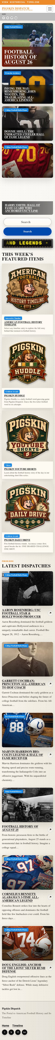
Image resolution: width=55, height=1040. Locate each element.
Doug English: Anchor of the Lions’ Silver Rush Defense (23, 968)
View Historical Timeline (21, 2)
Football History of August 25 (20, 828)
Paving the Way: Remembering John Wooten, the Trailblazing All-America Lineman (20, 94)
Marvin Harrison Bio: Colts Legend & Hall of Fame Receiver (22, 754)
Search (27, 231)
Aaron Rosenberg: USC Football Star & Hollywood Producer (21, 613)
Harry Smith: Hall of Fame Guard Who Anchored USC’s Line (22, 208)
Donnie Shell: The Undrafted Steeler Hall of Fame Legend (24, 134)
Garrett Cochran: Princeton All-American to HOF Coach (23, 684)
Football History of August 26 (20, 57)
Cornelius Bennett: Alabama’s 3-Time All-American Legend (20, 897)
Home (5, 1025)
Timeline (17, 1025)
